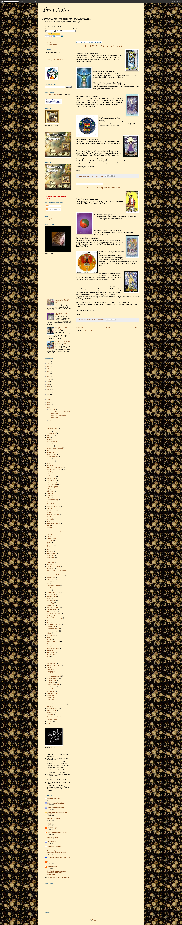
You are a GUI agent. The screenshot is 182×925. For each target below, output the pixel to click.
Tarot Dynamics (52, 687)
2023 (49, 368)
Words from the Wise (53, 717)
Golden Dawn (51, 547)
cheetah (49, 497)
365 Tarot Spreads (52, 429)
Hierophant (50, 555)
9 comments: (99, 176)
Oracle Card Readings (54, 624)
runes (48, 659)
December (52, 409)
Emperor (49, 530)
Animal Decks (51, 452)
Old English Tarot (52, 616)
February (50, 534)
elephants (50, 527)
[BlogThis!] (108, 176)
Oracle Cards (51, 626)
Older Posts (134, 327)
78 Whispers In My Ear (54, 846)
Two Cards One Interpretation (56, 704)
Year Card (50, 721)
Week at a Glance (52, 708)
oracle (49, 622)
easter (49, 525)
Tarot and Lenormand (54, 676)
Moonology (50, 603)
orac (48, 620)
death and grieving (53, 514)
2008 (49, 407)
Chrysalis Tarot (51, 504)
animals (49, 459)
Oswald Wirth (51, 635)
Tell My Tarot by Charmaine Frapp (58, 877)
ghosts (49, 543)
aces (48, 437)
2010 (48, 402)
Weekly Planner (51, 710)
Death (49, 512)
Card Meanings (51, 480)
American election (52, 441)
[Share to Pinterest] (114, 176)
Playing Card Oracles (53, 641)
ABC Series (50, 435)
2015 (48, 389)
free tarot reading (54, 94)
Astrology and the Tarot (54, 469)
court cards (50, 508)
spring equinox (51, 672)
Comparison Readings (54, 506)
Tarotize (49, 823)
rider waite (50, 654)
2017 (48, 384)
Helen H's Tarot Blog (53, 818)
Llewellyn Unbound (53, 798)
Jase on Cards (51, 841)
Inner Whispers (52, 866)
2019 (48, 379)
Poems (49, 644)
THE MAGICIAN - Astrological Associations (98, 187)
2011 (48, 399)
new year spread (52, 611)
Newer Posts (80, 327)
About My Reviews (52, 44)
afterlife (49, 439)
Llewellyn (50, 588)
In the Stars (50, 564)
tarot (48, 674)
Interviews (50, 568)
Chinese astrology (52, 500)
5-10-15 (49, 431)
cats (48, 489)
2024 (49, 366)
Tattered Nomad (52, 693)
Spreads (49, 669)
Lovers (49, 590)
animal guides (51, 454)
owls (48, 637)
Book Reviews (51, 476)
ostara (49, 633)
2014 (48, 392)
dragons (49, 521)
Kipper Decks (51, 577)
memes (49, 598)
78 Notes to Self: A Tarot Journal (57, 832)
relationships (51, 652)
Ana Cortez (50, 446)
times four (50, 702)
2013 (48, 394)
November (52, 420)
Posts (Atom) (89, 330)
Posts (50, 206)
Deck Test (50, 519)
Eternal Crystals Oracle (54, 532)
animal (49, 450)
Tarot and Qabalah (53, 678)
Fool (48, 536)
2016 (48, 386)
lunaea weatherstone (53, 592)
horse (48, 560)
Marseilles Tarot (52, 596)
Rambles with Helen (53, 648)
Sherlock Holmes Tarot (54, 665)
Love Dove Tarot (52, 837)
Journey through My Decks (55, 575)
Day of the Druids (52, 510)
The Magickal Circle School (55, 60)
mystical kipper (52, 609)
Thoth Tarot (50, 699)
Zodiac (49, 723)
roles (48, 656)
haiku (48, 549)
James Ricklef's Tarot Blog (55, 807)
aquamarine (51, 461)
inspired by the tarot (53, 566)
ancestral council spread (55, 448)
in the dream (51, 562)
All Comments (52, 209)
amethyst (50, 444)
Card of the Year (52, 484)
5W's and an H (51, 433)
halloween (50, 551)
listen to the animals (53, 585)
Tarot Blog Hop (51, 680)
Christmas (50, 502)
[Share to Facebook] (112, 176)
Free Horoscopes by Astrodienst (55, 258)
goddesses (50, 545)
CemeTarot (50, 493)
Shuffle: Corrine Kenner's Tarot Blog (58, 857)
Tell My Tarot (51, 695)
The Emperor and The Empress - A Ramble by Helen (62, 301)
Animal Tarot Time (52, 456)
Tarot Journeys (52, 828)
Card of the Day (52, 482)
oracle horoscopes (53, 631)
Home (108, 327)
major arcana (51, 594)
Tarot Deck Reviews (53, 684)
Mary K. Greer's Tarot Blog (55, 803)
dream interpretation (53, 523)
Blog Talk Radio (51, 219)
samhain (49, 661)
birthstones (50, 474)
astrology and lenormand (55, 467)
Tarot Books (50, 682)
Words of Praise (52, 719)
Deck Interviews (52, 517)
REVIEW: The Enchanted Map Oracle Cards (62, 342)
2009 (49, 404)
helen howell (51, 553)
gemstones (50, 540)
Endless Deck (51, 862)
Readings (50, 650)
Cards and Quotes (52, 487)
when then (50, 715)
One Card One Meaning (54, 618)
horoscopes (50, 558)
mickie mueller (51, 601)
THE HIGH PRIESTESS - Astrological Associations (100, 46)
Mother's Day (51, 605)
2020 (49, 376)
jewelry (49, 573)
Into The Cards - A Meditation (56, 570)
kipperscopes (51, 579)
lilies (48, 583)
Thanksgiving (51, 697)
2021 (48, 374)
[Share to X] (110, 176)
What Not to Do (52, 712)
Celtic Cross (50, 491)
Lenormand (50, 581)
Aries (48, 463)
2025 (48, 363)
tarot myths (50, 689)
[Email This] (106, 176)
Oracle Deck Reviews (53, 628)
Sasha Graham (51, 663)
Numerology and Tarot (54, 613)
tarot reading (51, 691)
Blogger (94, 920)
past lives (50, 639)
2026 (49, 361)
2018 (48, 381)
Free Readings (51, 538)
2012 (48, 397)
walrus (49, 706)
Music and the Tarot (53, 607)
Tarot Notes (55, 10)
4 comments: (100, 319)
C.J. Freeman (51, 478)
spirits (49, 667)
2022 (49, 371)
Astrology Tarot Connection (55, 472)
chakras (49, 495)
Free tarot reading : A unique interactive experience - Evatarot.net (56, 872)
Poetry (49, 646)
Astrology (50, 465)
